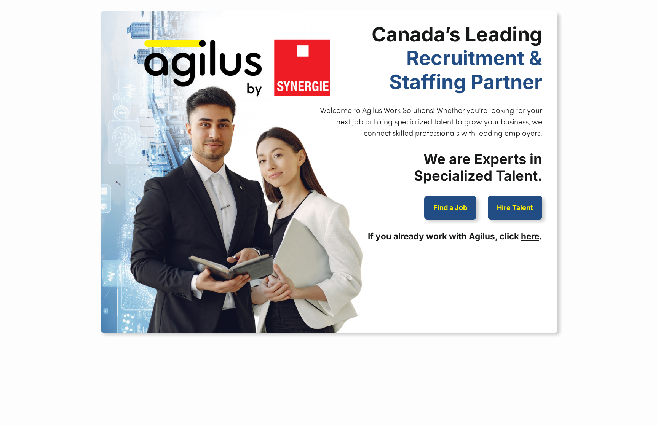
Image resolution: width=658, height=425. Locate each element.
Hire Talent (515, 208)
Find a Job (450, 208)
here (530, 236)
